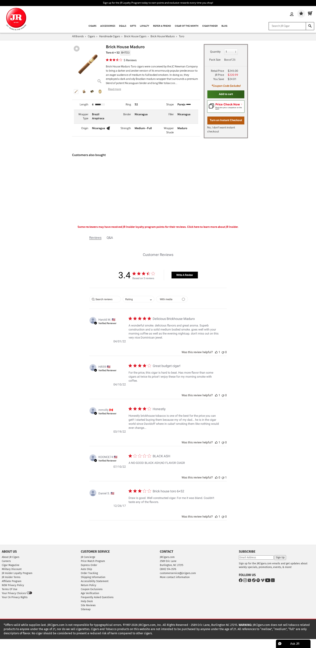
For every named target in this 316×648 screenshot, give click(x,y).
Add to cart (226, 94)
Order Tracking (89, 573)
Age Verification (90, 593)
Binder (127, 114)
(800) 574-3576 (168, 569)
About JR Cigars (10, 557)
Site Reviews (88, 605)
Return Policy (88, 585)
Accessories (107, 26)
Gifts (133, 26)
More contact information (175, 577)
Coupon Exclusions (92, 589)
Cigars (92, 26)
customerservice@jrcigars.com (178, 573)
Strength (126, 128)
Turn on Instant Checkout (226, 120)
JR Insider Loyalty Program (17, 573)
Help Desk (87, 601)
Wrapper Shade (169, 130)
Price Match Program (93, 561)
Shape (170, 104)
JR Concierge (88, 557)
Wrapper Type (83, 116)
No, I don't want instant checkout (221, 130)
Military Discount (12, 569)
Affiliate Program (11, 581)
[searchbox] (105, 299)
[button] (76, 91)
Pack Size (215, 60)
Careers (6, 561)
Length (84, 104)
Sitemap (86, 609)
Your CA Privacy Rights (15, 597)
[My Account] (291, 14)
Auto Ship (86, 569)
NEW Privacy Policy (13, 585)
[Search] (310, 26)
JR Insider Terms (11, 577)
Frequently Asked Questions (97, 597)
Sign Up (280, 557)
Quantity (215, 52)
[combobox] (138, 299)
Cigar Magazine (10, 565)
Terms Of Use (9, 589)
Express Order (89, 565)
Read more (114, 89)
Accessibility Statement (94, 581)
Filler (171, 114)
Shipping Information (93, 577)
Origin (84, 128)
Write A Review (184, 274)
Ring (128, 104)
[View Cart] (310, 14)
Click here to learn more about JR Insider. (212, 227)
